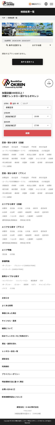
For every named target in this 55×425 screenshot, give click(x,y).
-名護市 (19, 212)
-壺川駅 (41, 154)
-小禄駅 (21, 154)
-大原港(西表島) (33, 150)
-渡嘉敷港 (5, 154)
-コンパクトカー (7, 280)
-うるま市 (13, 216)
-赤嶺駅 (13, 154)
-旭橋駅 (49, 154)
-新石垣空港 (43, 147)
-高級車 (25, 284)
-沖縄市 (4, 216)
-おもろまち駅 (40, 158)
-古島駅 (50, 158)
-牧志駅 (22, 158)
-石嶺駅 (32, 162)
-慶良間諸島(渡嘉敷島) (9, 220)
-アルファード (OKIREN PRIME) (24, 265)
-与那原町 (39, 216)
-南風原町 (28, 212)
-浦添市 (35, 208)
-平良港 (33, 147)
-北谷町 (12, 212)
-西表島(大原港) (25, 220)
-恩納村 (21, 216)
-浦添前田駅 (49, 162)
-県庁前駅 (5, 158)
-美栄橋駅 (14, 158)
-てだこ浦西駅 (7, 166)
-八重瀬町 (29, 216)
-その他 (12, 288)
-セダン (33, 284)
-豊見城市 (43, 208)
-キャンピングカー (45, 284)
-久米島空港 (45, 150)
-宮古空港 (14, 147)
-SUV (41, 280)
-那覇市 (4, 208)
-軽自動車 (33, 280)
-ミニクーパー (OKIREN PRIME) (12, 269)
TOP (3, 18)
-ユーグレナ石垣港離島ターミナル (13, 150)
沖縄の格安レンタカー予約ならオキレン (26, 421)
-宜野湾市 (45, 212)
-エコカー (17, 284)
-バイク (4, 288)
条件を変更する (27, 62)
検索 (27, 133)
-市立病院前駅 (7, 162)
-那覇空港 (5, 147)
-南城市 (36, 212)
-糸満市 (4, 212)
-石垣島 (19, 208)
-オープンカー (7, 265)
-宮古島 (12, 208)
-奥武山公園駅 (31, 154)
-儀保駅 (16, 162)
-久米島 (27, 208)
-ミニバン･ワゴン (22, 280)
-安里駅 (30, 158)
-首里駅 (24, 162)
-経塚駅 (39, 162)
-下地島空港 (24, 147)
